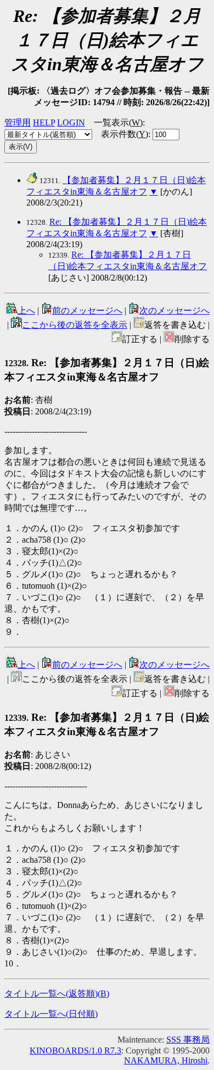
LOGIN (71, 122)
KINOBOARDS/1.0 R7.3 (75, 1050)
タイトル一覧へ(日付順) (51, 1013)
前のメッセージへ (87, 310)
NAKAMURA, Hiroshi (165, 1060)
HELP (44, 122)
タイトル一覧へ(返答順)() (56, 993)
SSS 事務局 (188, 1039)
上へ (26, 310)
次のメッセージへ (174, 310)
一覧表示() (118, 122)
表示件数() (124, 134)
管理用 (17, 122)
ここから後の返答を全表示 (74, 324)
